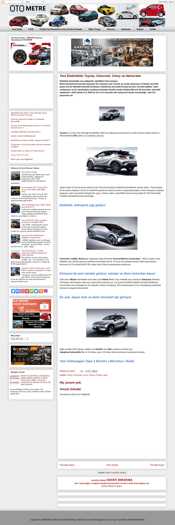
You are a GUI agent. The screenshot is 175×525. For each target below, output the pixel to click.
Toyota (99, 375)
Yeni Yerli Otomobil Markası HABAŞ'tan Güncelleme (33, 236)
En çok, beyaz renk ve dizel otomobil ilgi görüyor (95, 297)
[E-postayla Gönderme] (81, 371)
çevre (85, 375)
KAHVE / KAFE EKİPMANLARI (23, 136)
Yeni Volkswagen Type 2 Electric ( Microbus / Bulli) (97, 361)
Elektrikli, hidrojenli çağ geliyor (82, 205)
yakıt (105, 375)
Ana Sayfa (17, 29)
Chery (69, 375)
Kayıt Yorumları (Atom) (115, 473)
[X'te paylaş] (91, 371)
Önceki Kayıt (157, 465)
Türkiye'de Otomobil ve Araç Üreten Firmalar (60, 29)
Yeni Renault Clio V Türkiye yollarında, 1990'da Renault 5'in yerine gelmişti (34, 253)
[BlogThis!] (89, 371)
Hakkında (125, 29)
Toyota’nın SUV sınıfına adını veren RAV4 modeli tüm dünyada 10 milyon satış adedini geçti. (36, 270)
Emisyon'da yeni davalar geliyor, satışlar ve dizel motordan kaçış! (107, 273)
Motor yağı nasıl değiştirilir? (22, 159)
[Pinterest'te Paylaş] (96, 371)
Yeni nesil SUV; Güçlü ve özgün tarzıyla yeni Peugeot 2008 (34, 221)
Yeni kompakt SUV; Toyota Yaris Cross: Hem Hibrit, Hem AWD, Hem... (34, 189)
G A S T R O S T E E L (20, 155)
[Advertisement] (31, 90)
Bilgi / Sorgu (95, 29)
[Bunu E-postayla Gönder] (86, 371)
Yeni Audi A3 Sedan (29, 172)
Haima (92, 375)
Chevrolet (77, 375)
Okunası (111, 29)
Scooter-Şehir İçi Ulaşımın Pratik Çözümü (27, 151)
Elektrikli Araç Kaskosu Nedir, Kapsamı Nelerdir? (30, 140)
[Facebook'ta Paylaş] (93, 371)
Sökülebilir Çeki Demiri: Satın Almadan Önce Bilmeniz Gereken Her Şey (29, 114)
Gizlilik (153, 29)
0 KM (30, 29)
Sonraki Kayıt (67, 465)
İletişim (140, 29)
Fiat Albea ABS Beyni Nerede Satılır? (26, 132)
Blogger (114, 520)
